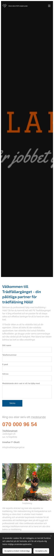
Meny (49, 5)
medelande (38, 417)
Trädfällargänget (9, 431)
